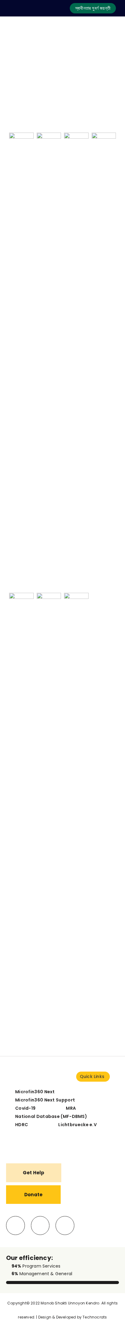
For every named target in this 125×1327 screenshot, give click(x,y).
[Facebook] (15, 1225)
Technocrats (95, 1317)
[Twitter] (40, 1225)
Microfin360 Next (35, 1092)
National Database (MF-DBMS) (51, 1116)
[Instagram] (65, 1225)
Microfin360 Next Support (45, 1100)
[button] (93, 8)
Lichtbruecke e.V (77, 1125)
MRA (71, 1108)
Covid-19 (25, 1108)
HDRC (21, 1125)
